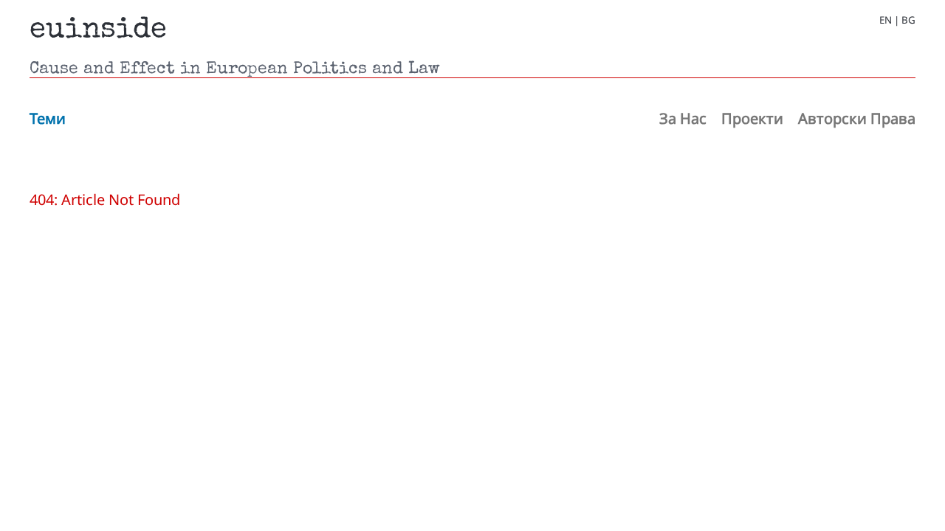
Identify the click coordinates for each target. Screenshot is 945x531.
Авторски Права (856, 118)
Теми (48, 118)
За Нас (683, 118)
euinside (98, 31)
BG (908, 20)
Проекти (752, 118)
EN (885, 20)
